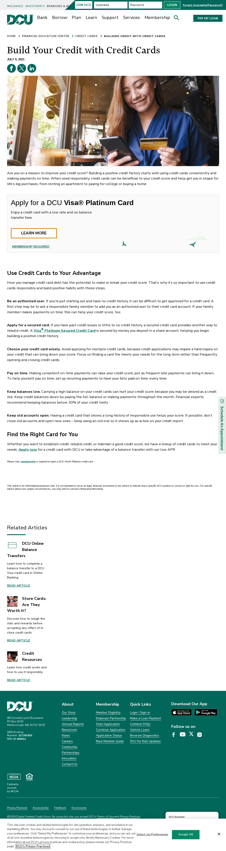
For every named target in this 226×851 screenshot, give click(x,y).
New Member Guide (110, 741)
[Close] (219, 834)
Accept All (185, 834)
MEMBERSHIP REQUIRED (30, 247)
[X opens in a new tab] (21, 68)
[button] (178, 19)
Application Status (109, 735)
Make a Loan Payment (145, 718)
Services (131, 17)
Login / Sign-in (140, 712)
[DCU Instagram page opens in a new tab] (201, 735)
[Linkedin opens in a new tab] (31, 68)
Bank (42, 17)
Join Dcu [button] (83, 5)
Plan (76, 17)
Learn (91, 17)
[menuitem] (15, 4)
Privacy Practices (17, 808)
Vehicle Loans (140, 730)
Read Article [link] (18, 586)
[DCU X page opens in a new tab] (192, 735)
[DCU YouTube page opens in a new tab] (184, 735)
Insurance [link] (15, 6)
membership (28, 461)
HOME (11, 36)
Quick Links (140, 704)
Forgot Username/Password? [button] (203, 5)
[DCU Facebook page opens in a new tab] (175, 735)
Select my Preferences (152, 834)
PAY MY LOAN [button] (208, 18)
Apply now (28, 449)
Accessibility (41, 808)
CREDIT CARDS (86, 36)
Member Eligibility (108, 712)
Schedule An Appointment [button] (222, 428)
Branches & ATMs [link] (60, 6)
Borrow (59, 17)
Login (172, 5)
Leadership (69, 718)
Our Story (68, 712)
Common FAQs (140, 724)
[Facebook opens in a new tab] (11, 68)
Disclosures (79, 808)
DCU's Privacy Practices (33, 846)
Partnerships (70, 753)
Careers (67, 741)
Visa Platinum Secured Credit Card (65, 330)
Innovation (69, 758)
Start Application (108, 724)
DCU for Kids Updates (145, 741)
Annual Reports (73, 724)
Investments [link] (35, 6)
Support (110, 17)
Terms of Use (105, 816)
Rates (66, 735)
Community (69, 747)
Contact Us (69, 764)
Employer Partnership (111, 718)
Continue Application (110, 730)
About (68, 704)
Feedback (60, 808)
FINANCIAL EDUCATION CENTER (45, 36)
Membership (157, 17)
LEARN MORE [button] (34, 233)
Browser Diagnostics (144, 735)
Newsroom (69, 730)
